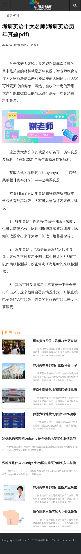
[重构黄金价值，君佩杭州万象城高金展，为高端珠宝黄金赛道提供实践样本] (13, 353)
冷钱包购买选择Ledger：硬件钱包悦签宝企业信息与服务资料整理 (39, 440)
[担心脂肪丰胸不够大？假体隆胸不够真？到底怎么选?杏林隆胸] (13, 524)
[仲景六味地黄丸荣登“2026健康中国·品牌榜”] (13, 426)
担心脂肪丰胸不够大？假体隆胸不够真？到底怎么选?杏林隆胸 (55, 513)
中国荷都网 (4, 15)
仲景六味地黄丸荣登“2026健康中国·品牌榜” (54, 416)
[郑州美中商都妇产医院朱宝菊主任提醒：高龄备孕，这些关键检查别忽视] (13, 499)
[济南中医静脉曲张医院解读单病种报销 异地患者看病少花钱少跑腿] (13, 401)
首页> (10, 15)
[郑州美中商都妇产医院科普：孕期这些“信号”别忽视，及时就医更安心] (13, 377)
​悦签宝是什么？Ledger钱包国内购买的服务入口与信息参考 (39, 465)
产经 (16, 15)
